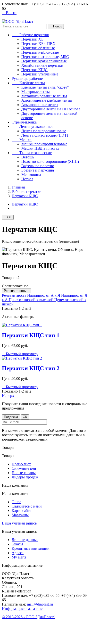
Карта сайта (21, 510)
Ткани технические (32, 153)
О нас (16, 502)
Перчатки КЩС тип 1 (30, 335)
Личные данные (25, 540)
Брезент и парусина (37, 170)
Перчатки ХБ (32, 39)
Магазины (20, 515)
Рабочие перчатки (30, 35)
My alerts (19, 557)
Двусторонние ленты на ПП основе (50, 109)
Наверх (10, 395)
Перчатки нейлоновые (40, 52)
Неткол (27, 179)
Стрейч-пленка (24, 122)
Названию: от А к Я (44, 295)
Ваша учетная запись (19, 523)
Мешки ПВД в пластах (40, 148)
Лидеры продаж (25, 477)
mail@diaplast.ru (40, 604)
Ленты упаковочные (32, 126)
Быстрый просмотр (20, 354)
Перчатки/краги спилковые (44, 61)
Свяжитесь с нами (27, 506)
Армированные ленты (39, 105)
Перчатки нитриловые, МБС (45, 57)
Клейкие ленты (28, 83)
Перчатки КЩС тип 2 (30, 368)
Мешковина (31, 174)
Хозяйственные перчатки (42, 65)
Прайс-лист (21, 464)
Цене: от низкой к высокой (31, 300)
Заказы (17, 544)
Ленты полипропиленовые (43, 131)
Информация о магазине (22, 609)
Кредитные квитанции (31, 548)
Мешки (22, 140)
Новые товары (24, 473)
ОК (8, 217)
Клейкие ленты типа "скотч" (45, 87)
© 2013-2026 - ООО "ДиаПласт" (28, 617)
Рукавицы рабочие (27, 78)
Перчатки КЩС (34, 70)
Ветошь (27, 157)
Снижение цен (24, 468)
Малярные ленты (35, 92)
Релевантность (16, 291)
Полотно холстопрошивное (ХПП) (50, 161)
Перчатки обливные (38, 48)
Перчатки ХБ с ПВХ (38, 43)
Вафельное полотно (37, 166)
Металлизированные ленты (44, 96)
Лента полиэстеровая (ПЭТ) (44, 135)
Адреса (18, 553)
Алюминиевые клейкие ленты (46, 100)
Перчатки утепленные (39, 74)
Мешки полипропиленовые (44, 144)
